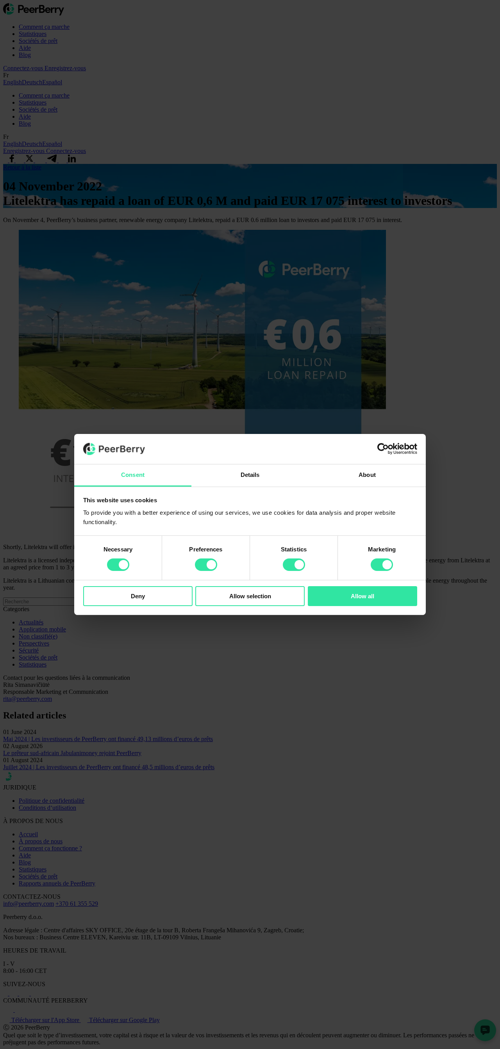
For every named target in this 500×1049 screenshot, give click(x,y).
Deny (138, 596)
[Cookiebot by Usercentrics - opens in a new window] (383, 449)
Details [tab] (250, 474)
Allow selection (250, 596)
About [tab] (367, 474)
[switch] (206, 564)
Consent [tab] (133, 474)
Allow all (362, 596)
